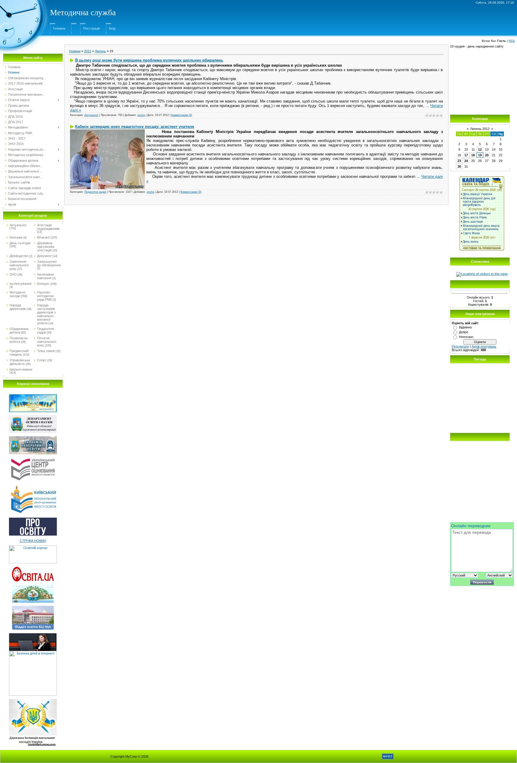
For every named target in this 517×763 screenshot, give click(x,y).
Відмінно (465, 327)
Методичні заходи (17, 294)
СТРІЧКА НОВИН (33, 540)
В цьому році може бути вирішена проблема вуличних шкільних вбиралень (149, 60)
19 (480, 155)
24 (466, 161)
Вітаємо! (43, 237)
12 (480, 149)
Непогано (466, 337)
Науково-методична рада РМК (45, 295)
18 (473, 155)
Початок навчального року (46, 341)
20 (487, 155)
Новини (74, 51)
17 (466, 155)
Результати (460, 346)
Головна (59, 28)
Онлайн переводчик (470, 525)
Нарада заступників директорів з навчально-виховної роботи (46, 314)
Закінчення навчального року (19, 265)
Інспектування (20, 283)
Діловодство (19, 256)
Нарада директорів (18, 307)
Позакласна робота (19, 339)
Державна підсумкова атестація (45, 246)
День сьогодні (20, 243)
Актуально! (18, 225)
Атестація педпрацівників (48, 226)
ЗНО (13, 274)
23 (459, 161)
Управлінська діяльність (20, 362)
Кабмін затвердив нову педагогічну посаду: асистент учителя (134, 126)
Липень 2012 (479, 129)
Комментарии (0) (181, 115)
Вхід (112, 28)
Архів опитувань (484, 346)
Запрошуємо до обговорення (49, 263)
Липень (100, 51)
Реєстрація (91, 28)
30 (459, 166)
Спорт (41, 360)
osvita (141, 115)
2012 (87, 51)
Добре (463, 332)
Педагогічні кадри (45, 330)
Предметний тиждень (19, 352)
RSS (512, 40)
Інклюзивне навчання (45, 276)
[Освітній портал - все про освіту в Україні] (33, 547)
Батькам (16, 237)
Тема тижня (46, 351)
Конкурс (43, 283)
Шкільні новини (21, 369)
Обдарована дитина (19, 330)
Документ (44, 256)
